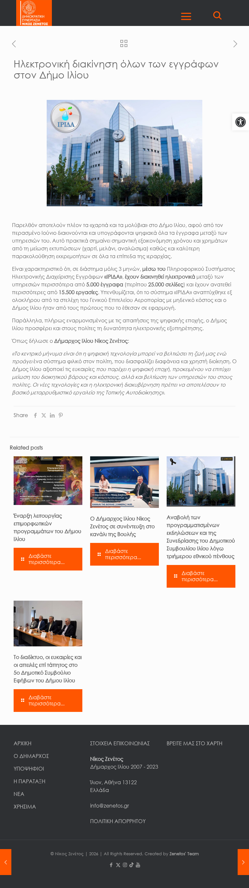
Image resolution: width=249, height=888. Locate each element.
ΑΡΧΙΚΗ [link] (22, 743)
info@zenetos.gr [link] (109, 805)
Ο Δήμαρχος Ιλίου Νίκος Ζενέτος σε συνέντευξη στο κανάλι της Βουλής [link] (122, 526)
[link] (240, 122)
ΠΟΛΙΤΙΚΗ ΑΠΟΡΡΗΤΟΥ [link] (118, 821)
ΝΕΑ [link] (19, 794)
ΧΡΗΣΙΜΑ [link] (25, 806)
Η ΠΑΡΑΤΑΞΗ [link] (29, 781)
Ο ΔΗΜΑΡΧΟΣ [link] (31, 756)
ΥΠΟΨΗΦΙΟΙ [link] (29, 768)
